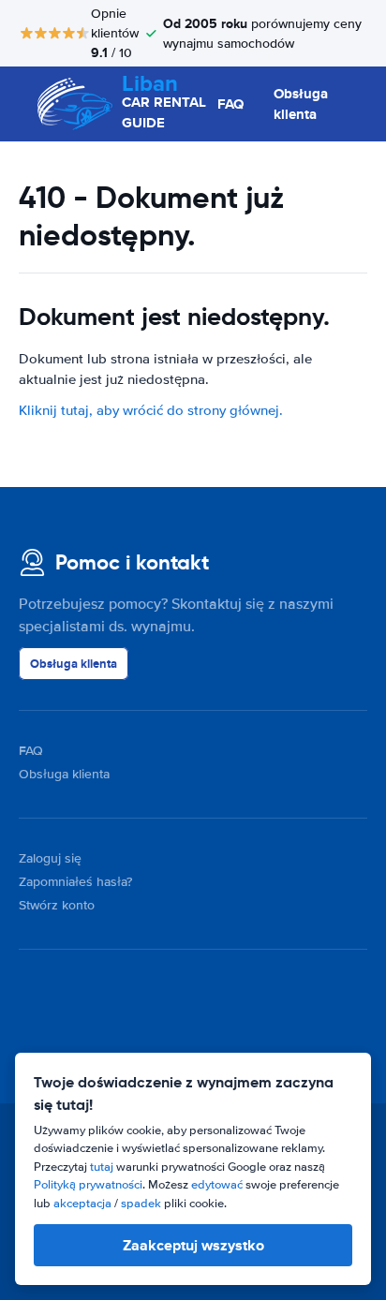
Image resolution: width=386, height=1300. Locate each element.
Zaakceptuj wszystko (193, 1245)
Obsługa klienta (301, 104)
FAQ (230, 104)
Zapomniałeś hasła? (75, 882)
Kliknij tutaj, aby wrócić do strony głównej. (151, 410)
